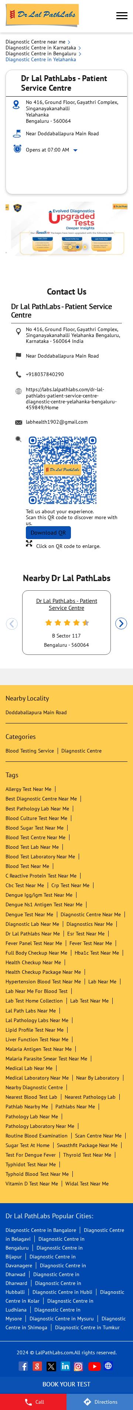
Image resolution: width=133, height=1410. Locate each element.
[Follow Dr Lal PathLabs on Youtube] (94, 1366)
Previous (12, 624)
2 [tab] (77, 247)
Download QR (48, 532)
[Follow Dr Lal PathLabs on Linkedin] (66, 1366)
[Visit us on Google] (38, 1366)
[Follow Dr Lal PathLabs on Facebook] (24, 1366)
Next (121, 624)
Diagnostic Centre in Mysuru (62, 1318)
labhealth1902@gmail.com (57, 422)
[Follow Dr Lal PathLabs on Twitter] (52, 1366)
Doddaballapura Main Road (36, 712)
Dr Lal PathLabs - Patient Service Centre (66, 604)
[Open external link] (66, 1389)
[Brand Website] (109, 1366)
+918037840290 (45, 374)
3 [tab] (85, 247)
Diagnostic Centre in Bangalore (41, 1230)
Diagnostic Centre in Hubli (62, 1292)
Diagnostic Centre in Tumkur (87, 1327)
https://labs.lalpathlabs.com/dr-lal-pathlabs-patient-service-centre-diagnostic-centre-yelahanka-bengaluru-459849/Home (71, 398)
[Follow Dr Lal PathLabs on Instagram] (80, 1366)
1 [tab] (70, 247)
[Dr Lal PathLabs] (42, 16)
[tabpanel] (66, 229)
